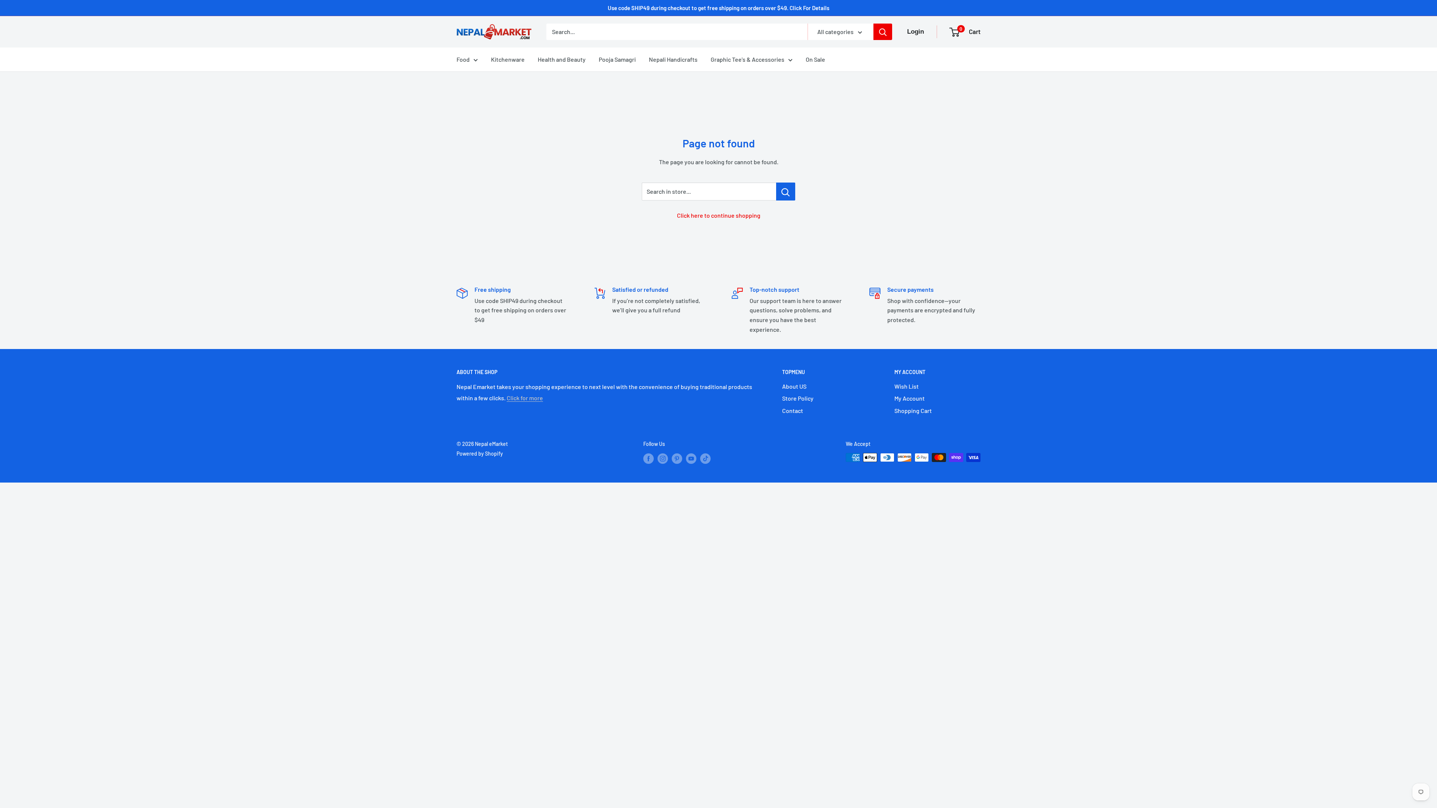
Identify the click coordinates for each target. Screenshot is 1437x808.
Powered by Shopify (480, 453)
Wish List (906, 386)
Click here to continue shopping (718, 215)
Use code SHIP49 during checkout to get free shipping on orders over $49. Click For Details (718, 7)
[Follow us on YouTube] (691, 458)
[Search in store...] (785, 192)
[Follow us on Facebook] (648, 458)
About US (794, 386)
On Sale (815, 59)
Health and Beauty (562, 59)
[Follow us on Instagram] (663, 458)
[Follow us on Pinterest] (677, 458)
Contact (792, 410)
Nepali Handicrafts (673, 59)
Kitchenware (508, 59)
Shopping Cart (913, 410)
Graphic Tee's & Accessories (747, 59)
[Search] (882, 32)
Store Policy (798, 398)
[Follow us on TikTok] (705, 458)
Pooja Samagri (617, 59)
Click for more (525, 397)
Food (463, 59)
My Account (909, 398)
